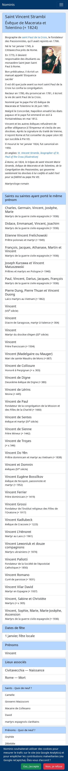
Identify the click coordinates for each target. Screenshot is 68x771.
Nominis (8, 4)
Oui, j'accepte (31, 766)
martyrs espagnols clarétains (22, 721)
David (8, 715)
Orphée (9, 736)
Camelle (9, 695)
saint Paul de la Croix (34, 37)
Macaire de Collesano (18, 708)
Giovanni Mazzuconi (17, 701)
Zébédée (10, 743)
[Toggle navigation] (61, 4)
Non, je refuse (54, 766)
